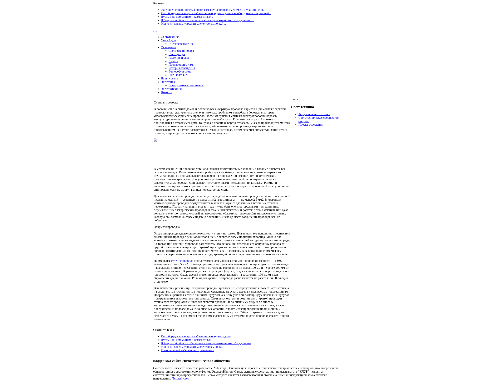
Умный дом (168, 40)
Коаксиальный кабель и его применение (187, 350)
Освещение (168, 47)
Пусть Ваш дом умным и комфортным (186, 339)
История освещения (182, 68)
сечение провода (182, 260)
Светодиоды (177, 54)
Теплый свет (180, 378)
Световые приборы (181, 50)
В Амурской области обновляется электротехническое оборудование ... (207, 20)
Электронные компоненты (186, 85)
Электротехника (171, 88)
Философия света (180, 71)
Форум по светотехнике (314, 114)
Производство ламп (181, 64)
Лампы (173, 61)
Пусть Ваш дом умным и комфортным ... (187, 16)
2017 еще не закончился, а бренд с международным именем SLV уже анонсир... (213, 9)
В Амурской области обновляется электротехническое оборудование (206, 343)
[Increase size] (153, 30)
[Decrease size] (156, 30)
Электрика (168, 81)
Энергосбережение (181, 43)
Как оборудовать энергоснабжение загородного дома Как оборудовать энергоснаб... (216, 13)
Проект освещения (310, 124)
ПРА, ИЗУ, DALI (179, 75)
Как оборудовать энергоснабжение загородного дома (196, 336)
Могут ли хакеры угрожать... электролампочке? (192, 346)
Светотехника (170, 36)
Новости (166, 92)
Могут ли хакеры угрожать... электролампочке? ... (194, 23)
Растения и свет (179, 57)
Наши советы (170, 78)
